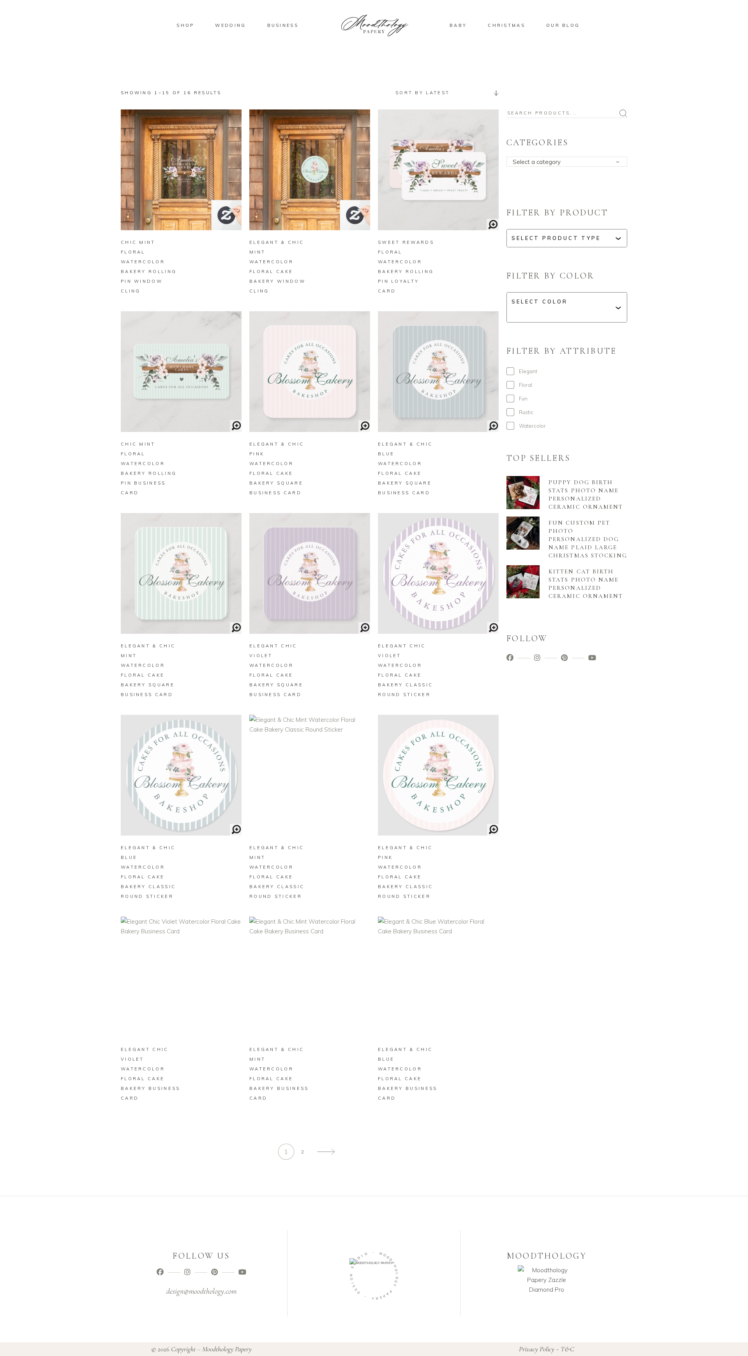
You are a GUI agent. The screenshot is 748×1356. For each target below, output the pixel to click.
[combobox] (444, 93)
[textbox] (569, 162)
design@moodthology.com (201, 1291)
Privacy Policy (536, 1349)
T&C (567, 1349)
